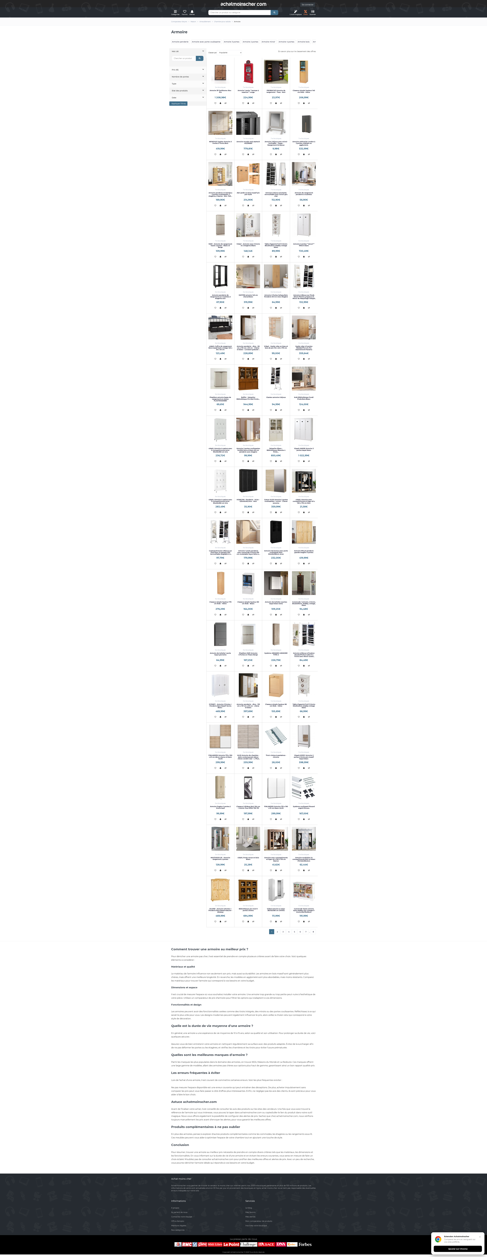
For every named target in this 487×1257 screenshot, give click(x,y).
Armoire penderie (180, 42)
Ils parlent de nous (179, 1212)
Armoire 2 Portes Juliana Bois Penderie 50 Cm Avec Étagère (276, 296)
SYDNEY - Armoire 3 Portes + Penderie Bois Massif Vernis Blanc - (220, 706)
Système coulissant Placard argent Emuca (304, 807)
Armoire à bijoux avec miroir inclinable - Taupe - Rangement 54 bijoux (276, 143)
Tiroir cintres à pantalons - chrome (276, 756)
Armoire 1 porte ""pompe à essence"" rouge (248, 91)
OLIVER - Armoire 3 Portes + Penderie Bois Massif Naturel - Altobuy (220, 910)
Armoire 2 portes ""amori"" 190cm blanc (303, 245)
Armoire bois (303, 42)
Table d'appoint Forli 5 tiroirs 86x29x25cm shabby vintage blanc (276, 245)
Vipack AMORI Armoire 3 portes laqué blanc (304, 449)
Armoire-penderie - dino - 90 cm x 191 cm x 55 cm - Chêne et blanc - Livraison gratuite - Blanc (248, 348)
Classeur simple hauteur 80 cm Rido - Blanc (248, 603)
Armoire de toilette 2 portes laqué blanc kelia (276, 603)
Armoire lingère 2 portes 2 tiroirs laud (220, 807)
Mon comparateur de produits (258, 1221)
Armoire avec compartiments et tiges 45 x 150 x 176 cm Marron (276, 859)
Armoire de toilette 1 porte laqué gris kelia (220, 654)
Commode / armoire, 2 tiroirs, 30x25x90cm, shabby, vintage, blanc (304, 603)
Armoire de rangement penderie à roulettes (304, 193)
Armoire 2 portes (250, 42)
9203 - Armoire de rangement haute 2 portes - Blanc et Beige (220, 245)
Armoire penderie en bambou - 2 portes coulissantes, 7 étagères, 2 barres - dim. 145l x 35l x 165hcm (220, 195)
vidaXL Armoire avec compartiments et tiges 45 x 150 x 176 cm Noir (304, 501)
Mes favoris (250, 1212)
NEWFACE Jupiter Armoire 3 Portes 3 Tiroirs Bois (220, 142)
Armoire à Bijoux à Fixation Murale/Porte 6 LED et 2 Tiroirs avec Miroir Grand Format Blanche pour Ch (304, 655)
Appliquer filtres (178, 103)
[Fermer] (480, 1237)
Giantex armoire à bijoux (276, 397)
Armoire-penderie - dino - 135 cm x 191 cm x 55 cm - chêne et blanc (248, 706)
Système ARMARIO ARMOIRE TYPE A (276, 654)
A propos (175, 1208)
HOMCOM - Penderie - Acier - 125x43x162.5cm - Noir (248, 500)
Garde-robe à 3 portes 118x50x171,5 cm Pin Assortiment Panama (303, 348)
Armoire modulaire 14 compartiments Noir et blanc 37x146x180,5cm (303, 859)
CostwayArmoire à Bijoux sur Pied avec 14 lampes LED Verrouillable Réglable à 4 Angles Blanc (220, 553)
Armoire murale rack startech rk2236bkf (248, 142)
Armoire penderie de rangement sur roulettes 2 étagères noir (220, 296)
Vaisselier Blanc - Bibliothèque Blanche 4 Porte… (276, 450)
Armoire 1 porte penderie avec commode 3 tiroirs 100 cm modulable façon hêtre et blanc (248, 553)
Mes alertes (250, 1217)
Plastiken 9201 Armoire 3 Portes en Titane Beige (248, 654)
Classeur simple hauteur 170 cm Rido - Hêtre (220, 603)
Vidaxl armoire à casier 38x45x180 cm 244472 (276, 909)
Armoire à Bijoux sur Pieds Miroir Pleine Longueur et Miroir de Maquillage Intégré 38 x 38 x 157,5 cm (304, 297)
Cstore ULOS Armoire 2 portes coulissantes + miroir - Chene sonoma (276, 501)
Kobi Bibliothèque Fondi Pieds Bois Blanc (304, 398)
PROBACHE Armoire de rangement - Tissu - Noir (275, 91)
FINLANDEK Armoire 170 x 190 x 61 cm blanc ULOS (276, 807)
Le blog (248, 1208)
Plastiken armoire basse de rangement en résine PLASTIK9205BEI (220, 399)
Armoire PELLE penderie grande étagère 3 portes (304, 551)
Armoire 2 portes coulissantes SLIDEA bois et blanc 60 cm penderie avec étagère (248, 450)
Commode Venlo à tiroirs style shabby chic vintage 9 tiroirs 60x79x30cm (303, 910)
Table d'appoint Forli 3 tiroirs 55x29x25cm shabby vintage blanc (304, 706)
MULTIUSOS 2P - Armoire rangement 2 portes (220, 858)
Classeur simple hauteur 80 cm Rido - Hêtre (276, 705)
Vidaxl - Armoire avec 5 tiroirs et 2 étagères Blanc (248, 245)
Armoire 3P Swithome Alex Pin (220, 91)
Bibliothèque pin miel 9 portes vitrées (248, 909)
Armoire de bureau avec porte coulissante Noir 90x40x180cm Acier (276, 552)
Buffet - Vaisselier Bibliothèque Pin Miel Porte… (248, 398)
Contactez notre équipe (181, 1217)
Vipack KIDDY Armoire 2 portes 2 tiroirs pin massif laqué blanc (304, 757)
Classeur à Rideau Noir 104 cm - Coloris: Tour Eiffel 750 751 (248, 807)
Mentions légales (178, 1225)
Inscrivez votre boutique (256, 1225)
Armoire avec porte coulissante (206, 42)
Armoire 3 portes (231, 42)
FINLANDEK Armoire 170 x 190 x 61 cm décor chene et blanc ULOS (220, 757)
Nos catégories (178, 1230)
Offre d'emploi (177, 1221)
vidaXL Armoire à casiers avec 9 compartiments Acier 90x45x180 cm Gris (220, 501)
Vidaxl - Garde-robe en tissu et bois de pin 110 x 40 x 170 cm (276, 347)
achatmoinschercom (243, 4)
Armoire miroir (268, 42)
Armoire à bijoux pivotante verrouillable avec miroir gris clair (276, 194)
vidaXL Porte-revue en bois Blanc (248, 858)
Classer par (212, 53)
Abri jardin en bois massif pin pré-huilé (248, 193)
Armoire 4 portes (286, 42)
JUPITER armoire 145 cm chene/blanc (248, 296)
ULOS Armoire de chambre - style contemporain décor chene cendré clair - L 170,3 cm (248, 757)
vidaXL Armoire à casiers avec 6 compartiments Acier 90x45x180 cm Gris (220, 450)
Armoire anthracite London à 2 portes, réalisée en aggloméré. (303, 143)
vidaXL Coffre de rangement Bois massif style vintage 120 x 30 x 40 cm (220, 348)
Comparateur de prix (179, 22)
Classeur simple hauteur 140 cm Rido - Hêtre (304, 91)
